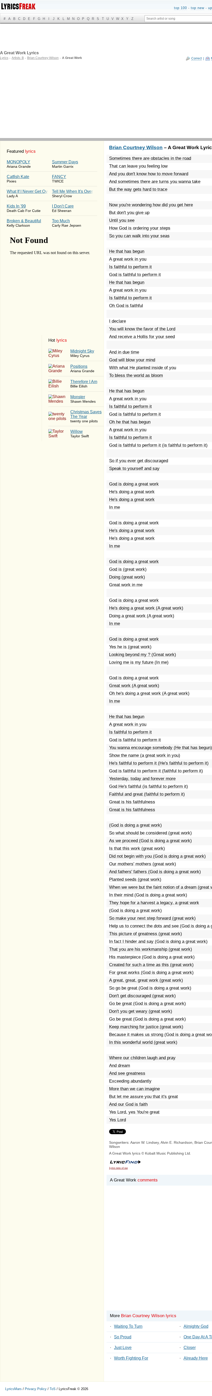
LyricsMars (13, 1389)
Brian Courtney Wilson (136, 147)
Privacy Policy (36, 1389)
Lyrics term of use (118, 1167)
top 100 (180, 8)
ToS (53, 1389)
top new (197, 8)
